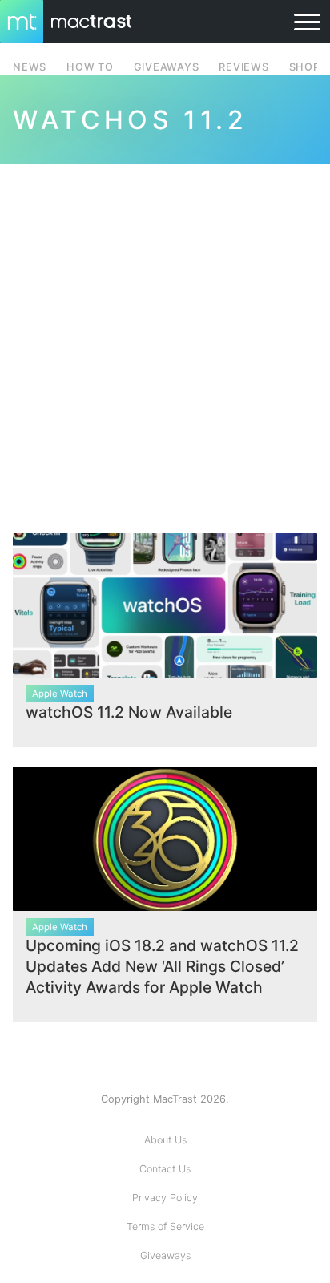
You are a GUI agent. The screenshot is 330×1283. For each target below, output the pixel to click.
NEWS (29, 67)
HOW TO (89, 67)
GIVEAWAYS (166, 67)
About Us (165, 1140)
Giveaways (165, 1255)
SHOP (304, 67)
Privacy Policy (165, 1198)
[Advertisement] (165, 339)
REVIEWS (243, 67)
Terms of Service (165, 1226)
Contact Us (165, 1169)
